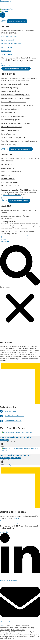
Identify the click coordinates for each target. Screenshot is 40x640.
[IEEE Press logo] (6, 9)
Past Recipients (6, 218)
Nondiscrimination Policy (9, 628)
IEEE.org (3, 3)
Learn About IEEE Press (9, 36)
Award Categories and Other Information (15, 216)
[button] (20, 265)
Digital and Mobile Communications (13, 102)
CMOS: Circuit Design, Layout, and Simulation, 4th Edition (15, 456)
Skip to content (5, 1)
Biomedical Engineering (9, 88)
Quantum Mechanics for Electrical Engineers (15, 438)
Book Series (5, 175)
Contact (17, 626)
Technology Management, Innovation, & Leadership (19, 141)
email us (16, 518)
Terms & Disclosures (18, 630)
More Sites (15, 5)
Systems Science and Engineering (13, 137)
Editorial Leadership (8, 40)
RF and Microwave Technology (11, 127)
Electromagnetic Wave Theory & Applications (17, 105)
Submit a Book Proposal (13, 421)
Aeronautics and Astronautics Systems (14, 84)
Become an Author (8, 164)
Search (2, 287)
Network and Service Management (13, 116)
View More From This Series (14, 416)
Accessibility (26, 626)
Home (2, 626)
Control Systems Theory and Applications (15, 98)
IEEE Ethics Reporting (26, 628)
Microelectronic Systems (10, 113)
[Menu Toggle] (2, 15)
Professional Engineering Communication (16, 123)
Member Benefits (7, 47)
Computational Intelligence (10, 91)
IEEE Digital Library (16, 3)
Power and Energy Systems (10, 120)
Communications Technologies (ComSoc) (15, 95)
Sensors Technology (8, 134)
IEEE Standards (31, 3)
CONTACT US (5, 241)
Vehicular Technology (8, 145)
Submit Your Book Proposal (11, 172)
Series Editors (6, 51)
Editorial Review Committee (11, 44)
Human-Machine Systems (10, 109)
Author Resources (7, 168)
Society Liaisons (6, 54)
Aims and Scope (10, 411)
